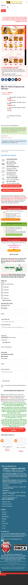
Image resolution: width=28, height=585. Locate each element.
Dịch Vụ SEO (5, 523)
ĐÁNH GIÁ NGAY (6, 300)
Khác (6, 137)
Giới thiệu (4, 514)
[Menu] (2, 2)
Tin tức (4, 525)
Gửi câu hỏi (6, 381)
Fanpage (24, 129)
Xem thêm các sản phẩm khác (14, 234)
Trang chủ (4, 85)
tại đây (16, 142)
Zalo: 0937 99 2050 (8, 130)
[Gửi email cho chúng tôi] (16, 79)
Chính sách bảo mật (6, 504)
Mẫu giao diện (5, 516)
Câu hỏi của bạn (5, 369)
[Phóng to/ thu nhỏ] (5, 577)
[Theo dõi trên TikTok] (9, 79)
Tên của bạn (4, 308)
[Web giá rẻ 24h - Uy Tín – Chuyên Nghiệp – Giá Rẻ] (14, 2)
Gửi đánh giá (6, 342)
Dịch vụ (4, 521)
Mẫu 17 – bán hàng (21, 447)
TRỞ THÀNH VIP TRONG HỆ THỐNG (14, 206)
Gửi (3, 10)
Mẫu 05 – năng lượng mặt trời (7, 447)
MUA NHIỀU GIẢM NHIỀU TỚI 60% (14, 223)
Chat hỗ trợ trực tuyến (14, 250)
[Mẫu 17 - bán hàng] (20, 442)
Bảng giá (4, 518)
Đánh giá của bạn (5, 305)
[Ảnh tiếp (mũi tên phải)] (5, 582)
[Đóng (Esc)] (1, 577)
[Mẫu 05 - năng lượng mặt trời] (7, 441)
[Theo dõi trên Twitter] (12, 79)
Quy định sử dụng (6, 501)
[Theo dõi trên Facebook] (2, 79)
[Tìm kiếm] (26, 2)
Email (2, 313)
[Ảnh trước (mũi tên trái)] (1, 582)
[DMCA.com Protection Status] (5, 540)
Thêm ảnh (3, 335)
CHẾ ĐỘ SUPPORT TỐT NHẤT (14, 238)
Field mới (3, 5)
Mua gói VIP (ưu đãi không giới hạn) (11, 219)
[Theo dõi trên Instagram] (6, 79)
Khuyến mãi (12, 85)
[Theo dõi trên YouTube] (19, 79)
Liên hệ (3, 528)
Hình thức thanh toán (7, 506)
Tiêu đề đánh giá (5, 319)
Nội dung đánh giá (6, 324)
